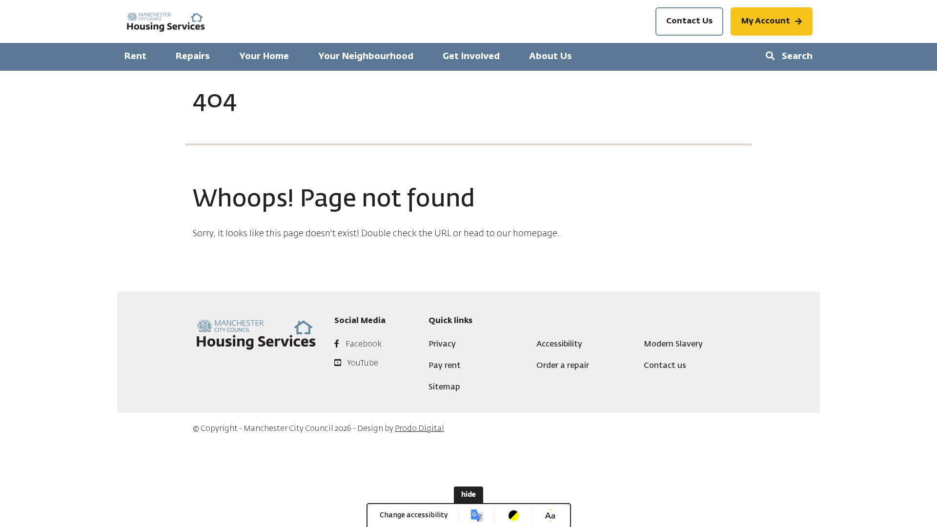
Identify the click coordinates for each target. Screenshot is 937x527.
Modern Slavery (673, 344)
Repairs (193, 56)
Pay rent (444, 366)
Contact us (665, 366)
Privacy (442, 344)
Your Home (264, 56)
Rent (135, 56)
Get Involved (471, 56)
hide (468, 494)
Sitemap (444, 387)
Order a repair (562, 366)
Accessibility (559, 344)
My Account (765, 21)
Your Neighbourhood (365, 56)
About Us (550, 56)
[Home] (165, 21)
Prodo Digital (419, 429)
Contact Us (689, 21)
